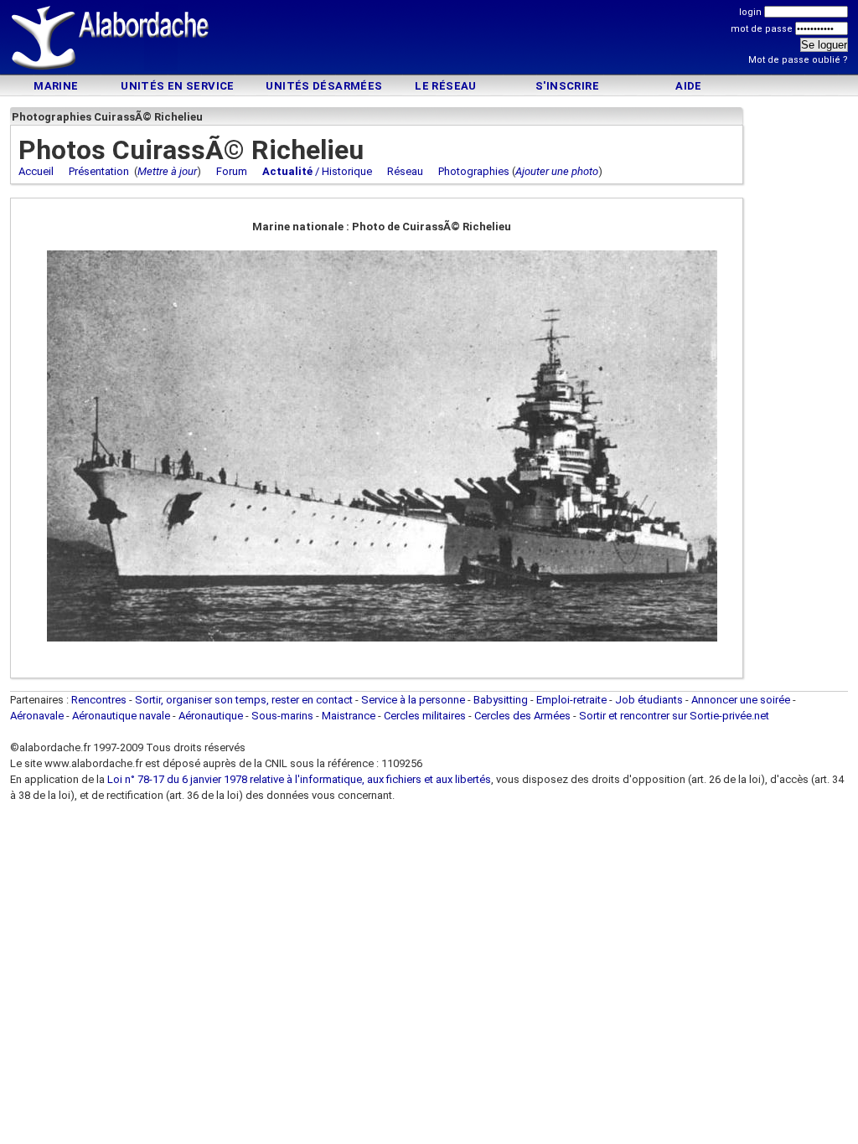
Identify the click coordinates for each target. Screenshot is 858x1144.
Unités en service (178, 86)
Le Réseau (446, 86)
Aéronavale (37, 715)
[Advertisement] (429, 39)
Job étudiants (649, 699)
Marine (56, 86)
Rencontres (99, 699)
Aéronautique (212, 715)
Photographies (473, 171)
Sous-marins (282, 715)
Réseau (405, 171)
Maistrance (348, 715)
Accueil (36, 171)
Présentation (99, 171)
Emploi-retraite (571, 699)
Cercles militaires (425, 715)
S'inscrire (567, 86)
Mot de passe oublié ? (798, 59)
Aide (688, 86)
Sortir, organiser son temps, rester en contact (244, 699)
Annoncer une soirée (740, 699)
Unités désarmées (324, 86)
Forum (231, 171)
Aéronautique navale (121, 715)
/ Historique (317, 171)
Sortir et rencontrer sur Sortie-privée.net (674, 715)
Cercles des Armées (522, 715)
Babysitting (500, 699)
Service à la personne (413, 699)
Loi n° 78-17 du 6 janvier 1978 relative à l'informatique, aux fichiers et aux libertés (298, 779)
